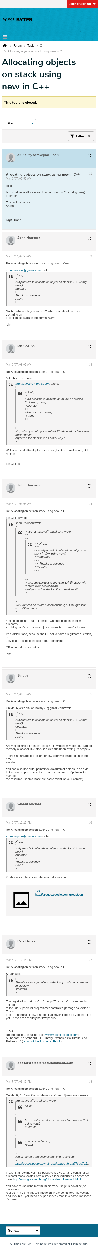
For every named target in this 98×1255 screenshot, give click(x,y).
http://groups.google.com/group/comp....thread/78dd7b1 (51, 1163)
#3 (90, 364)
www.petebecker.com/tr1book (42, 1041)
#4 (90, 504)
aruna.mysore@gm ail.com (23, 270)
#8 (90, 1081)
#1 (90, 173)
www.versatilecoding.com (61, 1035)
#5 (90, 694)
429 (37, 891)
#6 (90, 822)
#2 (90, 256)
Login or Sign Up (80, 3)
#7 (90, 960)
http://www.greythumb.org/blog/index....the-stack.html (47, 1179)
